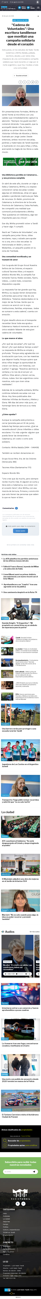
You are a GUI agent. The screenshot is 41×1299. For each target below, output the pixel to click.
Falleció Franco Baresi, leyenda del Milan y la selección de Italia (21, 568)
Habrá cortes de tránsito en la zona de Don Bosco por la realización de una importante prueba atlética (26, 674)
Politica (5, 1227)
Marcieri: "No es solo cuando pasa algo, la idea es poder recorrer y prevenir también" (20, 917)
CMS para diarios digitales (21, 1294)
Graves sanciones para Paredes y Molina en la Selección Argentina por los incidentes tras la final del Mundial (27, 696)
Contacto (6, 1254)
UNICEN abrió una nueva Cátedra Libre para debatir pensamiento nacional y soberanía (27, 684)
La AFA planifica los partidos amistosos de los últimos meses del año (20, 560)
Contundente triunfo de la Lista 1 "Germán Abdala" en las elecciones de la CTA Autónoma (27, 662)
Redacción (6, 1246)
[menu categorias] (38, 7)
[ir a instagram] (23, 1204)
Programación (8, 1235)
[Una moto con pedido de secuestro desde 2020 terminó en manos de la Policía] (20, 1065)
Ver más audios (35, 932)
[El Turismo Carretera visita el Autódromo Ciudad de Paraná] (20, 1101)
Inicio (5, 1213)
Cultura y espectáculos (11, 1230)
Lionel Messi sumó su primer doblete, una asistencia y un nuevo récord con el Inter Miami (20, 576)
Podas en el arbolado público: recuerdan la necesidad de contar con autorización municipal (27, 650)
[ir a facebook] (18, 1204)
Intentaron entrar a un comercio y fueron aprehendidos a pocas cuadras (20, 1009)
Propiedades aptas (22, 1145)
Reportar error (8, 1252)
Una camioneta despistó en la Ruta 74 (20, 592)
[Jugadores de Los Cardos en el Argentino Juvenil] (20, 750)
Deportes (6, 1222)
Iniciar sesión (20, 531)
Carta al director (9, 1249)
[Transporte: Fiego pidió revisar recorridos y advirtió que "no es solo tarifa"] (20, 786)
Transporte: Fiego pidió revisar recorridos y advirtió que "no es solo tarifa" (20, 801)
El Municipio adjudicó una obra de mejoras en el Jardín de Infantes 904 (20, 880)
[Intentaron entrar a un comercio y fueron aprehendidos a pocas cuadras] (20, 994)
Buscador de (19, 1141)
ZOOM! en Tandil (9, 1232)
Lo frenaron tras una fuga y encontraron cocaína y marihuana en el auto (20, 1044)
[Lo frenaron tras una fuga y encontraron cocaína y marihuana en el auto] (20, 1029)
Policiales (6, 1216)
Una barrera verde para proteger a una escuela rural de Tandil (19, 730)
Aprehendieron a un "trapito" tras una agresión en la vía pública (20, 585)
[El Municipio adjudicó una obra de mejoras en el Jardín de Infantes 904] (20, 865)
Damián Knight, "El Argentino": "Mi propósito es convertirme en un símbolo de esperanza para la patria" (19, 625)
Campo (5, 1224)
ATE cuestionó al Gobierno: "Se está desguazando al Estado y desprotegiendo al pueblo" (20, 843)
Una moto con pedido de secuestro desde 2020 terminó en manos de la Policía (20, 1080)
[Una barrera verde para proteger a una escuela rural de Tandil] (20, 715)
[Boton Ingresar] (37, 2)
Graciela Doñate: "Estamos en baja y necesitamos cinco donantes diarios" (26, 639)
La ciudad (6, 1219)
